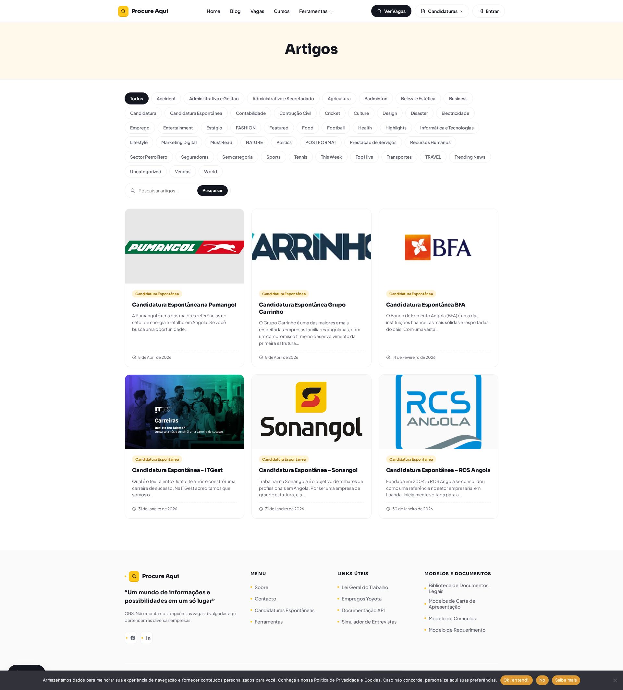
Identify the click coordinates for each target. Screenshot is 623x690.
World (210, 171)
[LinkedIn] (146, 638)
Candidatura (143, 113)
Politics (284, 142)
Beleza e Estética (418, 98)
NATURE (254, 142)
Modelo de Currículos (452, 618)
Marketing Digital (179, 142)
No (542, 680)
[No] (615, 680)
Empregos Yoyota (362, 598)
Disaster (419, 113)
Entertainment (178, 127)
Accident (166, 98)
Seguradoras (195, 157)
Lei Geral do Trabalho (365, 587)
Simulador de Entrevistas (369, 621)
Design (390, 113)
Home (213, 11)
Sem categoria (237, 157)
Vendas (182, 171)
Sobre (261, 587)
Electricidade (455, 113)
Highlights (396, 127)
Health (365, 127)
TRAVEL (433, 157)
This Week (331, 157)
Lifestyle (139, 142)
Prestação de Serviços (373, 142)
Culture (361, 113)
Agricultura (339, 98)
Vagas (257, 11)
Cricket (332, 113)
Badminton (375, 98)
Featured (278, 127)
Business (458, 98)
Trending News (470, 157)
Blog (235, 11)
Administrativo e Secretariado (283, 98)
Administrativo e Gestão (214, 98)
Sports (273, 157)
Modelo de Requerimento (457, 630)
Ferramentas (313, 11)
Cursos (281, 11)
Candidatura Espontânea (196, 113)
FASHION (246, 127)
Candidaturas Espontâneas (284, 610)
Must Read (221, 142)
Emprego (140, 127)
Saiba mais (566, 680)
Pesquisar (212, 190)
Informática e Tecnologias (447, 127)
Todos (136, 98)
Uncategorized (145, 171)
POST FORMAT (320, 142)
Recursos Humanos (430, 142)
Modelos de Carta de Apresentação (452, 604)
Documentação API (363, 610)
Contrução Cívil (295, 113)
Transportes (399, 157)
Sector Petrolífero (148, 157)
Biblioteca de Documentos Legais (458, 588)
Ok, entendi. (517, 680)
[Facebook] (131, 638)
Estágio (214, 127)
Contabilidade (251, 113)
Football (336, 127)
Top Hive (364, 157)
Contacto (265, 598)
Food (307, 127)
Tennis (300, 157)
